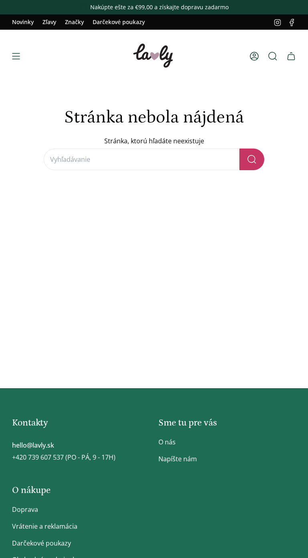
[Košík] (291, 56)
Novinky (23, 22)
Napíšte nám (177, 458)
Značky (74, 22)
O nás (167, 442)
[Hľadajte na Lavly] (251, 159)
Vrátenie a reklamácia (44, 526)
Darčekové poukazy (119, 22)
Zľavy (49, 22)
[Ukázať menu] (16, 56)
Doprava (25, 509)
